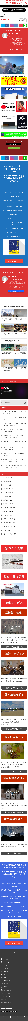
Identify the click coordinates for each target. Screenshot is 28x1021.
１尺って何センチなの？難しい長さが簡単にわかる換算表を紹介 (15, 424)
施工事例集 (7, 515)
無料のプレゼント (24, 6)
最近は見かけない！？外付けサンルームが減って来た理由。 (15, 430)
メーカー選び (7, 492)
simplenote (7, 477)
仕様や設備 (7, 496)
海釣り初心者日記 (8, 519)
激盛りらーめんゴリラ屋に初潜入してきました (15, 442)
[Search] (25, 403)
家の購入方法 (7, 504)
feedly (14, 147)
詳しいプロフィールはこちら (16, 49)
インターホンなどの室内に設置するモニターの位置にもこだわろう (15, 466)
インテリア (7, 489)
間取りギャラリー (8, 534)
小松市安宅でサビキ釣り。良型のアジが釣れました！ (15, 412)
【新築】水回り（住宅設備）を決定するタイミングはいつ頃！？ (15, 436)
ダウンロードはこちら (14, 261)
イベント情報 (7, 485)
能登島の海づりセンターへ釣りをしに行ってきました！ (15, 454)
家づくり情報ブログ (14, 3)
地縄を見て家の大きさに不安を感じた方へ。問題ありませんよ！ (15, 460)
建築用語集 (7, 511)
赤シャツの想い (8, 522)
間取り (5, 530)
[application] (14, 391)
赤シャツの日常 (8, 526)
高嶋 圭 (21, 20)
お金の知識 (7, 481)
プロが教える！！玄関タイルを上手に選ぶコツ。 (15, 418)
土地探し (6, 500)
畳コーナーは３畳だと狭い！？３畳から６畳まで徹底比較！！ (15, 448)
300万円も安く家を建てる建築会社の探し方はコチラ (14, 10)
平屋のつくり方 (8, 507)
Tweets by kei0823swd (6, 1008)
